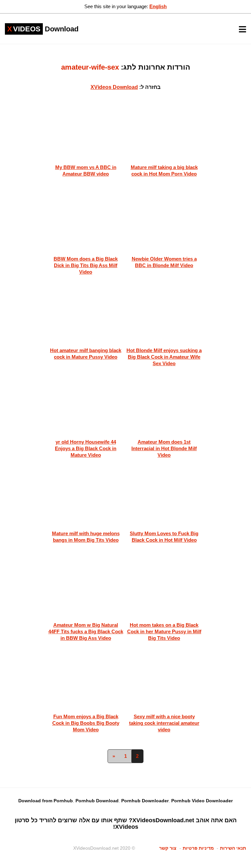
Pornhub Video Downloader (202, 800)
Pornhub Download (97, 800)
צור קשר (167, 848)
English (158, 6)
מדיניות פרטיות (198, 848)
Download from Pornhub (45, 800)
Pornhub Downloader (145, 800)
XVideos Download (114, 87)
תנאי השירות (233, 848)
